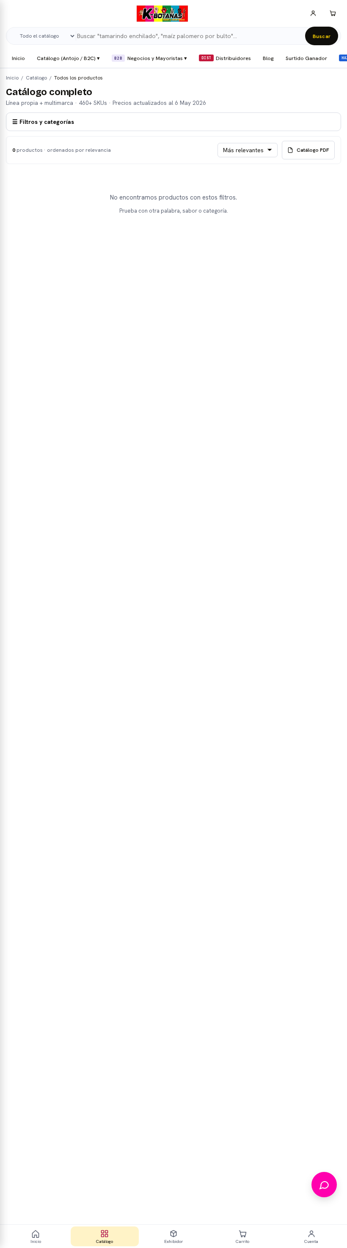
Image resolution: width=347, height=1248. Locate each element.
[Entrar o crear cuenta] (313, 13)
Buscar (322, 36)
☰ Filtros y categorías (43, 122)
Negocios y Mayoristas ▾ (150, 58)
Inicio (18, 58)
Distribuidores (226, 58)
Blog (268, 58)
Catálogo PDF (313, 150)
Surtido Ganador (306, 58)
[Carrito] (332, 13)
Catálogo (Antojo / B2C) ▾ (68, 58)
